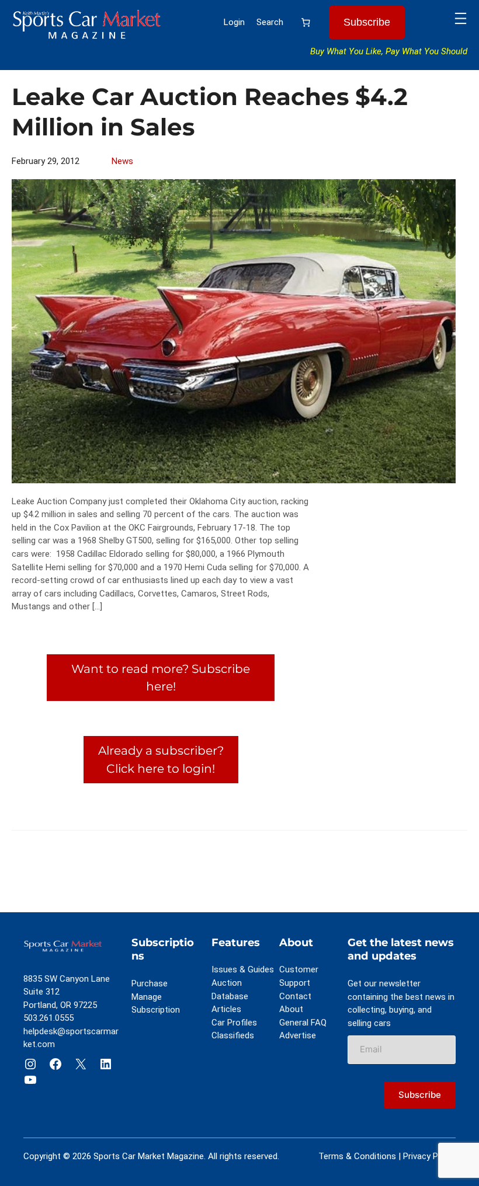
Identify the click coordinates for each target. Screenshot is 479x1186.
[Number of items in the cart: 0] (306, 23)
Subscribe (366, 22)
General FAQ (303, 1022)
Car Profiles (234, 1022)
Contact (295, 996)
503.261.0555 (48, 1018)
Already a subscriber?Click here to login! (161, 759)
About (291, 1009)
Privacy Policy (429, 1156)
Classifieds (232, 1035)
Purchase (149, 983)
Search (269, 22)
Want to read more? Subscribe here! (160, 677)
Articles (226, 1009)
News (122, 161)
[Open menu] (460, 18)
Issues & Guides (242, 969)
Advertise (297, 1035)
